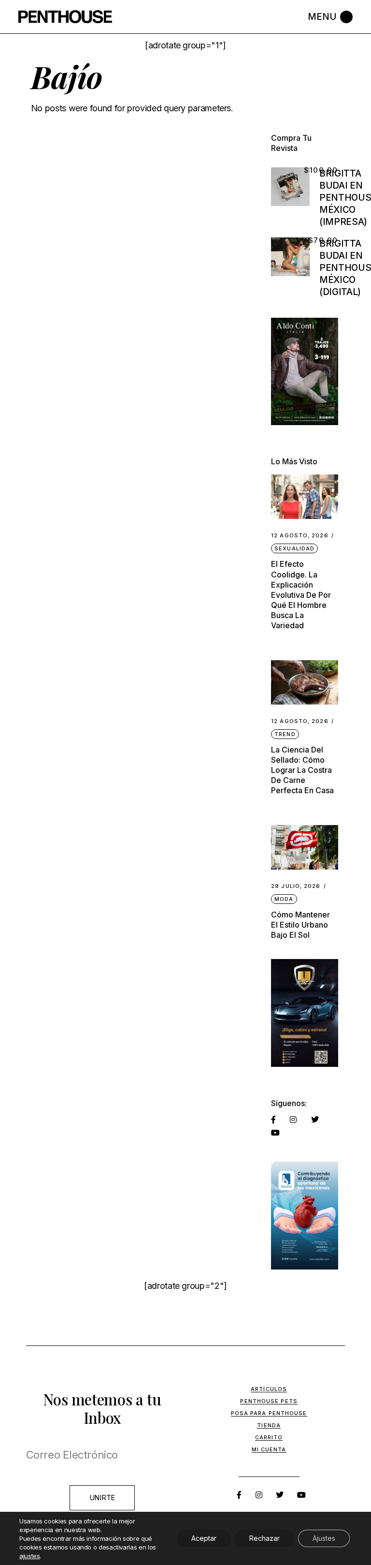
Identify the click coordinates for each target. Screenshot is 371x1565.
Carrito (269, 1437)
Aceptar (203, 1538)
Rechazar (264, 1538)
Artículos (269, 1389)
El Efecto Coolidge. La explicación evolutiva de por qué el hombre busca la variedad (301, 594)
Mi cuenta (269, 1449)
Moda (283, 899)
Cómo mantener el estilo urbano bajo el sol (300, 925)
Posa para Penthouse (269, 1413)
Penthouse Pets (268, 1401)
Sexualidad (294, 548)
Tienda (269, 1425)
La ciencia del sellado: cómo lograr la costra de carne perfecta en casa (302, 770)
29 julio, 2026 (295, 886)
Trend (285, 734)
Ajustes (324, 1538)
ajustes (29, 1556)
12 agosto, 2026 (299, 535)
